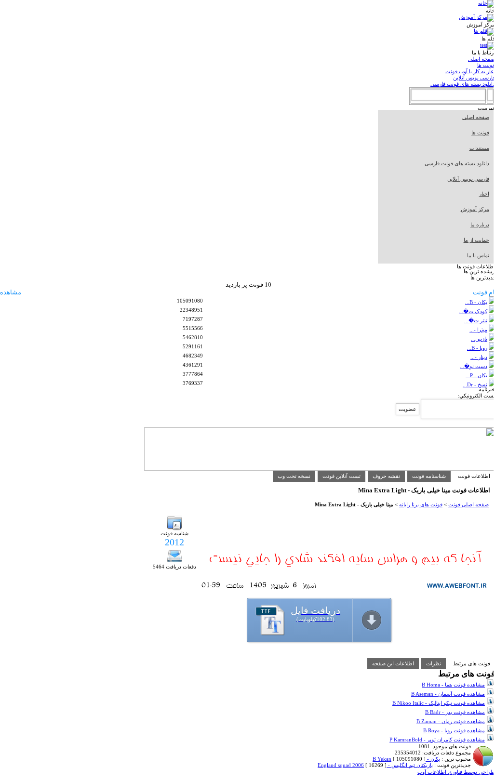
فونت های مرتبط (471, 663)
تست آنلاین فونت (341, 476)
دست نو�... (473, 366)
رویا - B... (477, 348)
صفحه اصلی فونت (468, 504)
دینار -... (478, 357)
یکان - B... (476, 302)
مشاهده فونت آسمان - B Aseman (448, 694)
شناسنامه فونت (429, 476)
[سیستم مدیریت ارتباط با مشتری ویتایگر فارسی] (319, 469)
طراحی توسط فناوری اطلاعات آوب (456, 772)
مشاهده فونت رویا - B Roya (454, 730)
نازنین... (479, 339)
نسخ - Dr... (475, 384)
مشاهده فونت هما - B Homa (453, 684)
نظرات (433, 663)
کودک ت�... (473, 311)
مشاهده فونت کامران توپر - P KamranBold (437, 739)
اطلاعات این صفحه (393, 663)
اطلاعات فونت (474, 476)
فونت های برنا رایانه (420, 504)
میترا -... (478, 329)
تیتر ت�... (475, 320)
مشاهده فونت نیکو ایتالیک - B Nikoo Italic (438, 703)
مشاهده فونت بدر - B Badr (455, 712)
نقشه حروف (386, 476)
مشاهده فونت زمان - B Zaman (450, 721)
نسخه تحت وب (294, 476)
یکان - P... (476, 375)
